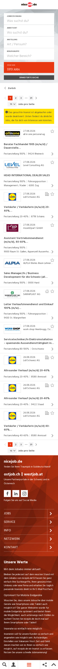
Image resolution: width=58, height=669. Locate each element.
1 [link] (10, 98)
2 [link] (15, 98)
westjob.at (33, 474)
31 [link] (31, 98)
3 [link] (21, 98)
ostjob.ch (12, 474)
